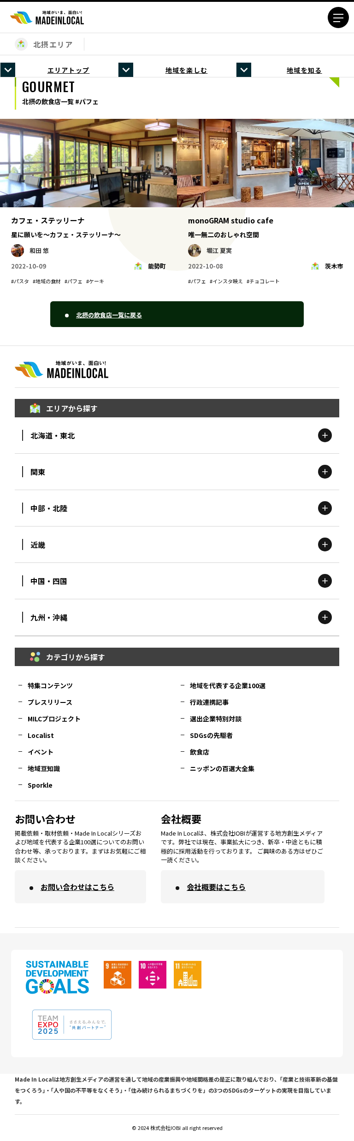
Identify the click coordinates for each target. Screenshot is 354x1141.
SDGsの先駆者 (211, 735)
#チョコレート (263, 281)
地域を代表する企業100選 (228, 685)
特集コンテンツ (50, 685)
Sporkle (40, 785)
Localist (41, 735)
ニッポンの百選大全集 (222, 768)
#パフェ (74, 281)
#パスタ (20, 281)
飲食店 (199, 751)
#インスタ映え (226, 281)
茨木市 (334, 266)
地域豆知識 (44, 768)
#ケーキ (95, 281)
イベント (40, 751)
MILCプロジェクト (54, 718)
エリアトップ (68, 70)
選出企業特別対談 (216, 718)
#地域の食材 (47, 281)
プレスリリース (50, 702)
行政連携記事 (209, 702)
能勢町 (157, 266)
